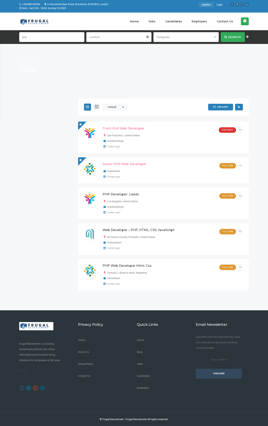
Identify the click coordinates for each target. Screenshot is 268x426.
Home (134, 21)
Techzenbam (114, 242)
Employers (199, 21)
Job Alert (222, 107)
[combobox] (118, 36)
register (206, 4)
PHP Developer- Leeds (121, 194)
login (219, 4)
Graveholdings (115, 140)
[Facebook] (232, 4)
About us (83, 351)
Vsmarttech (113, 171)
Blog (139, 351)
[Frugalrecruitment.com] (36, 21)
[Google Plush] (242, 4)
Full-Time (227, 165)
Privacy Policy (85, 363)
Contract (227, 130)
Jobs (152, 21)
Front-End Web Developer (123, 128)
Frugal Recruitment (113, 419)
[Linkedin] (247, 4)
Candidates (173, 21)
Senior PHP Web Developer (124, 164)
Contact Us (225, 21)
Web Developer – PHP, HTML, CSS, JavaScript (138, 230)
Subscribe (219, 373)
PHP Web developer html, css (127, 266)
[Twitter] (237, 4)
